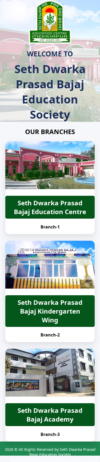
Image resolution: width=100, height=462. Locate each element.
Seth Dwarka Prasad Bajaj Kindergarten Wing (50, 311)
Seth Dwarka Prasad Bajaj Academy (50, 414)
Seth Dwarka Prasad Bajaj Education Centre (50, 207)
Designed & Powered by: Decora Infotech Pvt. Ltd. (54, 459)
